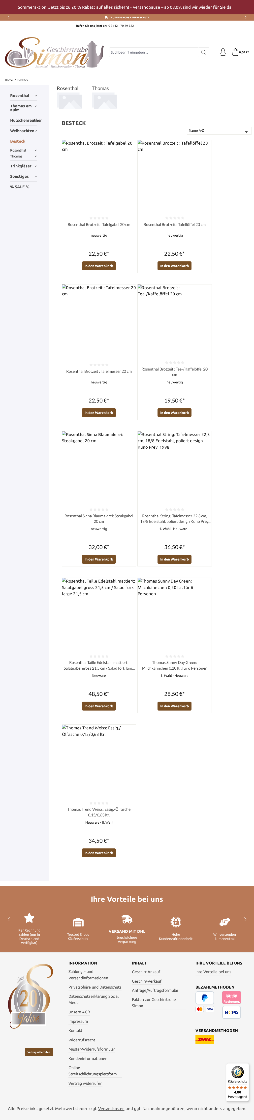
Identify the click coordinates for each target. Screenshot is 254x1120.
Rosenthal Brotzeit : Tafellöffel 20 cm (175, 224)
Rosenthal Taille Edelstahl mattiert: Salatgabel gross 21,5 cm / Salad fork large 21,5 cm (99, 665)
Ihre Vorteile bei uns (213, 971)
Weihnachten (22, 130)
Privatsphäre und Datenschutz (95, 987)
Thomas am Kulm (21, 108)
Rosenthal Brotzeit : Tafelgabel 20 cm (99, 224)
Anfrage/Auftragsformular (155, 990)
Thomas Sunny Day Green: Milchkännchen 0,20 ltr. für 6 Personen (174, 665)
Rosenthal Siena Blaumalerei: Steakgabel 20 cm (98, 518)
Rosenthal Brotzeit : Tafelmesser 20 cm (99, 371)
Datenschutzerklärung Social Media (93, 999)
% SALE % (20, 187)
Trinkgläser (21, 166)
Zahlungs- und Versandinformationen (88, 974)
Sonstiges (19, 176)
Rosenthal (19, 95)
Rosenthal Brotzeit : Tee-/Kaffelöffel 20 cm (174, 372)
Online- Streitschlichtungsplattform (92, 1070)
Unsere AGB (79, 1012)
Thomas (16, 156)
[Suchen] (203, 52)
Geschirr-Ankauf (146, 971)
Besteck (17, 141)
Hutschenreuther (23, 120)
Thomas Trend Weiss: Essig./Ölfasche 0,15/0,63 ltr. (98, 812)
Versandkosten (111, 1108)
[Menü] (246, 1066)
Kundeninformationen (87, 1058)
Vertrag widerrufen (39, 1052)
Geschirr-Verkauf (146, 981)
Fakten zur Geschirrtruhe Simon (154, 1002)
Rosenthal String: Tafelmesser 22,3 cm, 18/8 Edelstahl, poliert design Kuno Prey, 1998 (174, 518)
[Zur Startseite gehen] (54, 52)
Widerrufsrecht (81, 1040)
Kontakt (75, 1030)
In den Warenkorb (99, 266)
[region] (127, 7)
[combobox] (153, 52)
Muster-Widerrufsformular (91, 1049)
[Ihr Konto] (223, 52)
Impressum (78, 1021)
